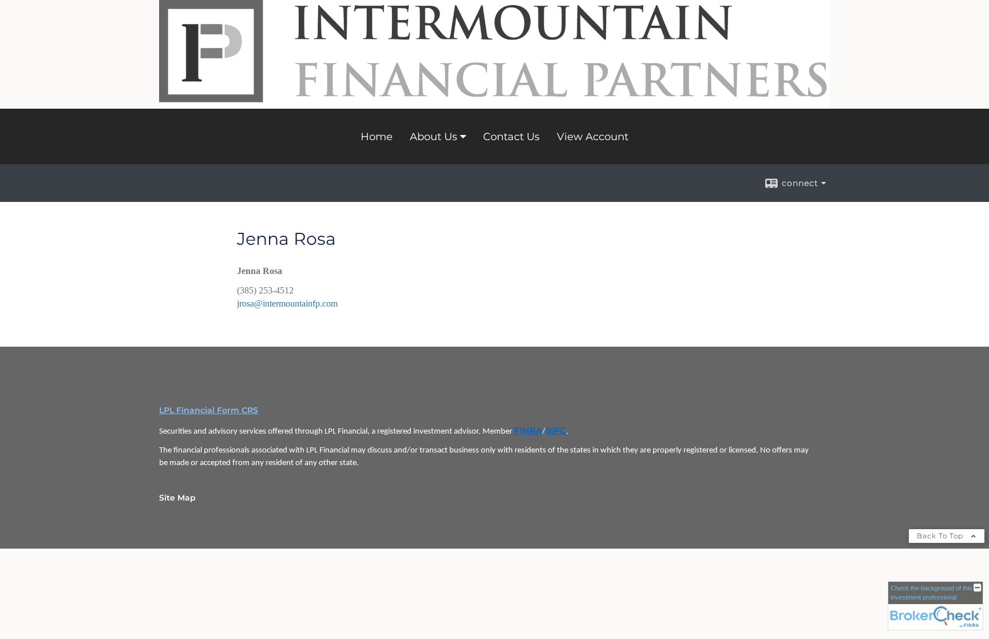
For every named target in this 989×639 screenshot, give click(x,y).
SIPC (555, 431)
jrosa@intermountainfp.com (287, 303)
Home (377, 136)
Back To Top (941, 535)
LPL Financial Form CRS (208, 410)
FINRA (528, 431)
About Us (433, 136)
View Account (592, 136)
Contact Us (511, 136)
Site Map (177, 498)
